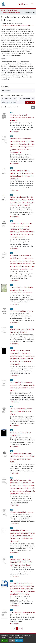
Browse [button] (31, 103)
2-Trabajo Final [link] (12, 10)
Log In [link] (26, 4)
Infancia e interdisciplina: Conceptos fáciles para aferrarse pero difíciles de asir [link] (21, 562)
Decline (12, 640)
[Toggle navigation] (32, 4)
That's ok (4, 640)
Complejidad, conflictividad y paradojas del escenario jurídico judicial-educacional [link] (21, 290)
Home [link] (3, 10)
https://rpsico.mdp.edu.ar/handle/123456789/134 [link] (17, 26)
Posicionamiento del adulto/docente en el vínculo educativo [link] (22, 118)
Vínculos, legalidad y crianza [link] (21, 311)
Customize (19, 640)
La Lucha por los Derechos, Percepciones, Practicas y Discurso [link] (21, 412)
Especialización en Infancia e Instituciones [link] (12, 13)
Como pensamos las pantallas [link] (22, 612)
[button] (3, 4)
